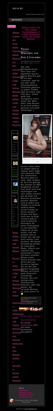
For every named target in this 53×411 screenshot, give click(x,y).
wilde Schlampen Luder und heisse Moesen (31, 36)
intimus (36, 63)
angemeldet (27, 325)
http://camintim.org (31, 409)
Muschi (18, 8)
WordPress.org (25, 397)
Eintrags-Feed (25, 392)
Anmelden (23, 390)
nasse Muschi (27, 303)
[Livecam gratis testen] (31, 310)
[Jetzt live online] (15, 140)
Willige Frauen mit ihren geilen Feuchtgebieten (31, 29)
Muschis (17, 20)
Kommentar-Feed (26, 394)
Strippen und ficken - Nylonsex (17, 295)
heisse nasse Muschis (16, 121)
